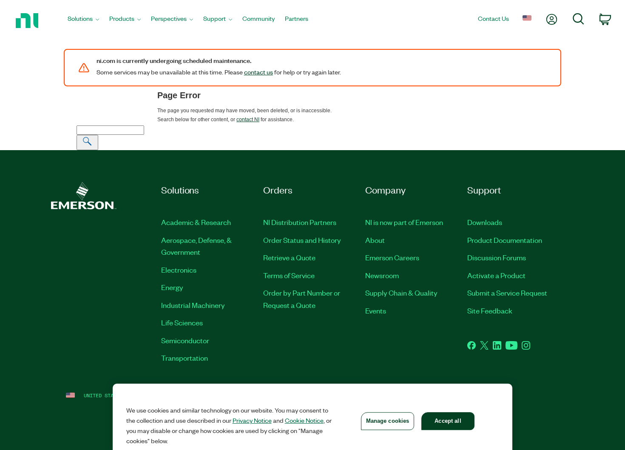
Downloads (484, 222)
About (375, 240)
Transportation (184, 357)
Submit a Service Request (507, 292)
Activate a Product (496, 275)
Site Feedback (489, 310)
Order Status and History (302, 240)
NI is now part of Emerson (404, 222)
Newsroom (382, 275)
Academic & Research (196, 222)
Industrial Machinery (193, 305)
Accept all (448, 421)
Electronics (178, 269)
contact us (258, 72)
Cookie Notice (304, 420)
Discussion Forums (496, 257)
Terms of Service (289, 275)
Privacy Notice (252, 420)
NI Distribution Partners (299, 222)
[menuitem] (83, 21)
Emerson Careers (392, 257)
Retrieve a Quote (289, 257)
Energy (172, 287)
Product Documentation (504, 240)
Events (375, 310)
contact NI (247, 119)
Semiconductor (185, 340)
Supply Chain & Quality (401, 292)
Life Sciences (182, 322)
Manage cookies (387, 421)
